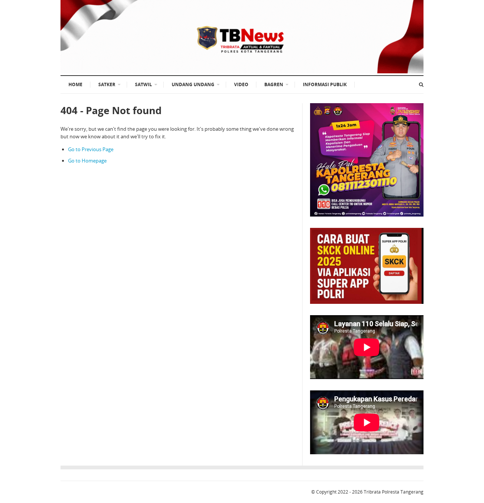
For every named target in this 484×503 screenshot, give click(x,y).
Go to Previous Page (90, 149)
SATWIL (143, 84)
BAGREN (273, 84)
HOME (75, 84)
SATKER (106, 84)
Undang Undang (193, 84)
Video (241, 84)
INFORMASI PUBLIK (325, 84)
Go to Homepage (87, 160)
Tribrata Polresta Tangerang (394, 492)
